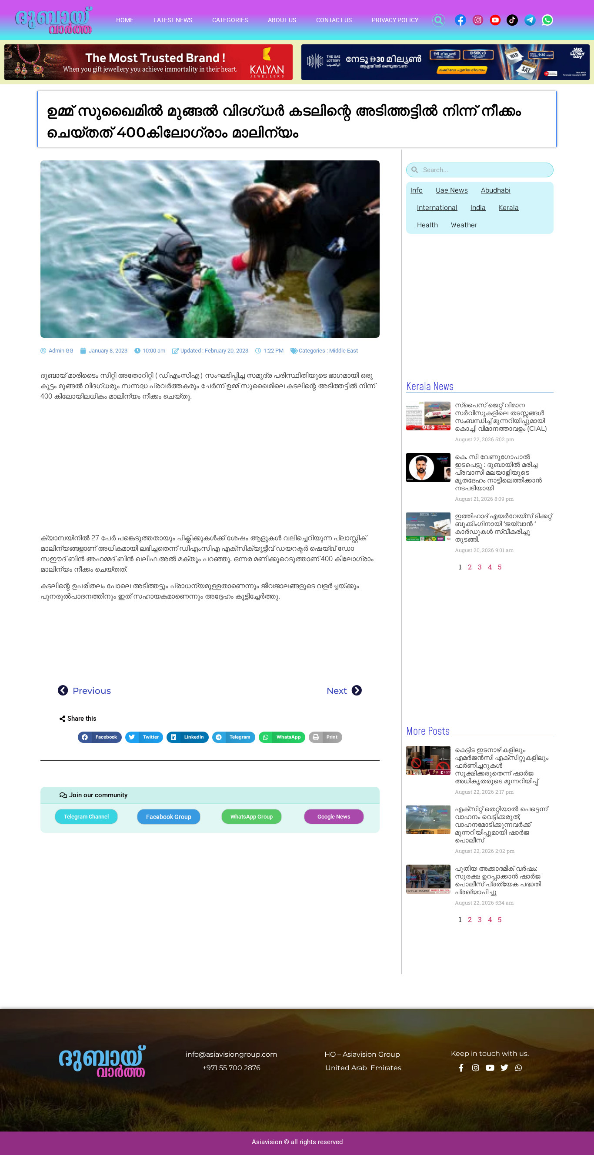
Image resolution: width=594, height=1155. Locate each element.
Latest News (173, 20)
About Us (282, 20)
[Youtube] (490, 1068)
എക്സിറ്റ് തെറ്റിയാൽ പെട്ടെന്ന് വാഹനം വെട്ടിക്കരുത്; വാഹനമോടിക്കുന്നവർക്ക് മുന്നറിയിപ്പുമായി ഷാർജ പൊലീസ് (501, 824)
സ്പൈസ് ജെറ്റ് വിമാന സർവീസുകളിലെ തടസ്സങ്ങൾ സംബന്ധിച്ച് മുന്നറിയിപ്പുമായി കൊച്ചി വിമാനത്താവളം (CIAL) (501, 417)
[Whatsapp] (519, 1068)
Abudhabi (496, 190)
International (437, 207)
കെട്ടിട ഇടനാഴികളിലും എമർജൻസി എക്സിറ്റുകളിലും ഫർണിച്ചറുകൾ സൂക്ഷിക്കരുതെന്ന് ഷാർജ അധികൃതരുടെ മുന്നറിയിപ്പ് (501, 765)
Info (416, 190)
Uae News (452, 190)
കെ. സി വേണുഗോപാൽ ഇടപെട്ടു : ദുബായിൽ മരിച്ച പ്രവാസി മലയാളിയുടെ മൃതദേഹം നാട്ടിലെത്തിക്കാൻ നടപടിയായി (498, 472)
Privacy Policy (395, 20)
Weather (464, 225)
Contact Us (334, 20)
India (478, 207)
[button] (438, 20)
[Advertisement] (210, 468)
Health (427, 225)
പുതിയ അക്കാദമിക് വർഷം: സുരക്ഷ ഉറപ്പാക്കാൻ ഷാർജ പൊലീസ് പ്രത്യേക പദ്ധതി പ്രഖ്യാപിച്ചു (498, 880)
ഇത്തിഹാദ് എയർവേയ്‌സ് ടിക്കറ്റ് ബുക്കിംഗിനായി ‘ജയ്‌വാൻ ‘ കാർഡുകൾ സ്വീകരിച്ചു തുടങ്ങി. (503, 527)
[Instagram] (476, 1068)
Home (124, 20)
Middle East (343, 350)
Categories (230, 20)
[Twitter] (504, 1068)
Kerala (509, 207)
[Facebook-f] (461, 1068)
